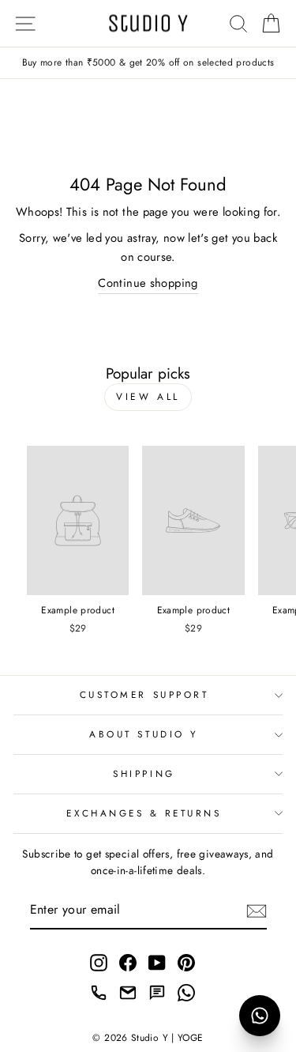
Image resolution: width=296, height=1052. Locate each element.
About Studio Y (143, 734)
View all (148, 397)
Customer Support (144, 694)
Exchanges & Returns (143, 813)
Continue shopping (147, 283)
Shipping (143, 773)
